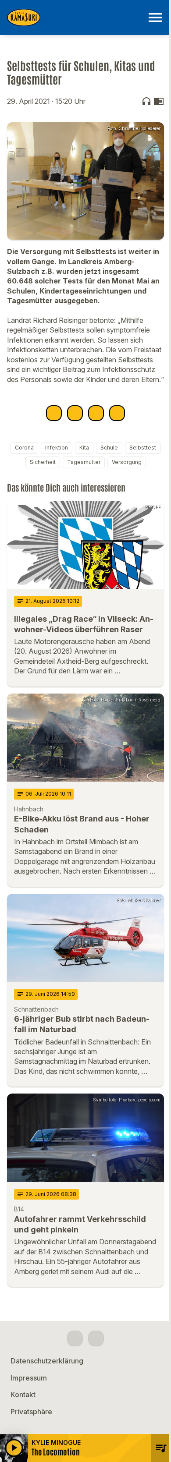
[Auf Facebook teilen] (54, 413)
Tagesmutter (83, 462)
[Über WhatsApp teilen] (96, 413)
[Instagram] (96, 1338)
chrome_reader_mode (158, 101)
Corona (24, 447)
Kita (84, 447)
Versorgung (127, 462)
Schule (109, 447)
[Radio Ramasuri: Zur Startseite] (75, 17)
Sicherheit (43, 462)
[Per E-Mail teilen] (117, 413)
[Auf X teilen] (75, 413)
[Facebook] (75, 1338)
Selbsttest (142, 447)
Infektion (56, 447)
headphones (146, 101)
